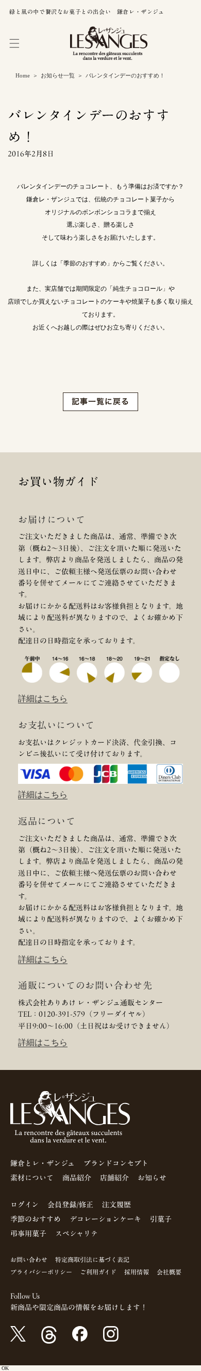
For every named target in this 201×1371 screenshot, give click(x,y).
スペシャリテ (76, 1233)
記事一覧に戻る (100, 401)
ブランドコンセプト (115, 1163)
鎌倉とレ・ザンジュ (42, 1163)
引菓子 (161, 1219)
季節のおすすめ (35, 1219)
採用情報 (136, 1272)
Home (22, 75)
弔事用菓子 (28, 1233)
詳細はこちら (43, 698)
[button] (14, 43)
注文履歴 (116, 1204)
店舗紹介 (114, 1177)
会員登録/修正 (70, 1204)
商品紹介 (76, 1177)
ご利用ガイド (98, 1272)
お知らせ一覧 (58, 75)
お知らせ (152, 1177)
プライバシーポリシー (41, 1272)
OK (5, 1368)
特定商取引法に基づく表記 (92, 1259)
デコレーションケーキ (105, 1219)
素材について (32, 1177)
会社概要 (169, 1272)
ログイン (24, 1204)
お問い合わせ (28, 1259)
